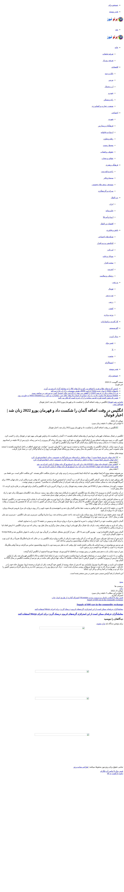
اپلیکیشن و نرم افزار (105, 243)
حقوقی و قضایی (106, 152)
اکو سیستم (113, 328)
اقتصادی (114, 67)
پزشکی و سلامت (106, 276)
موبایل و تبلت (108, 256)
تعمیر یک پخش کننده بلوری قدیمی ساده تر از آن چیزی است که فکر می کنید (88, 398)
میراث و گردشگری (105, 191)
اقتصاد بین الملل (106, 224)
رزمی (111, 302)
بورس (110, 80)
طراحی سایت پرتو (81, 767)
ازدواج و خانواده (107, 132)
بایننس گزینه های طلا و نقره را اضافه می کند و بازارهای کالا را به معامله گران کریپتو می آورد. (81, 389)
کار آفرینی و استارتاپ (109, 322)
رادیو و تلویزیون (107, 171)
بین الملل (114, 198)
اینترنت (110, 269)
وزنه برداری (108, 315)
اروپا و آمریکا (108, 217)
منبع (121, 582)
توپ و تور (109, 295)
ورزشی (115, 282)
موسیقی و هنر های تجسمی (102, 184)
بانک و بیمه (109, 74)
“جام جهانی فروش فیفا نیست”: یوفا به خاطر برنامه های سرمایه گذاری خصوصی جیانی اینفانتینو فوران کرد (75, 460)
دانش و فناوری (112, 230)
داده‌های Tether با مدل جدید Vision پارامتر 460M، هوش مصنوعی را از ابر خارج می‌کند (84, 391)
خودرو (110, 93)
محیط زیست (108, 145)
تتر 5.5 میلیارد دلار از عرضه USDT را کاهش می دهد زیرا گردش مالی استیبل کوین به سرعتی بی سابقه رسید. (75, 393)
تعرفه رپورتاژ (108, 60)
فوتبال (110, 289)
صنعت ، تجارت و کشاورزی (102, 106)
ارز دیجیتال (109, 87)
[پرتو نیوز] (115, 21)
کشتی (110, 308)
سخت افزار (108, 263)
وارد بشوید (101, 624)
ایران (111, 204)
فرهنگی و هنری (112, 165)
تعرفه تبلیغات (108, 54)
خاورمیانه (109, 211)
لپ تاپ (110, 250)
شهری (110, 119)
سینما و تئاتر (108, 178)
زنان (121, 588)
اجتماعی (114, 113)
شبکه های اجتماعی (105, 237)
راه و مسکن (108, 100)
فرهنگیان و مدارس (105, 126)
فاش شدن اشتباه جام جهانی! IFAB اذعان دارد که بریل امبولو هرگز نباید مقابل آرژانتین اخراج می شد (78, 467)
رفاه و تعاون (108, 139)
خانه (116, 47)
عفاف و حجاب (107, 158)
